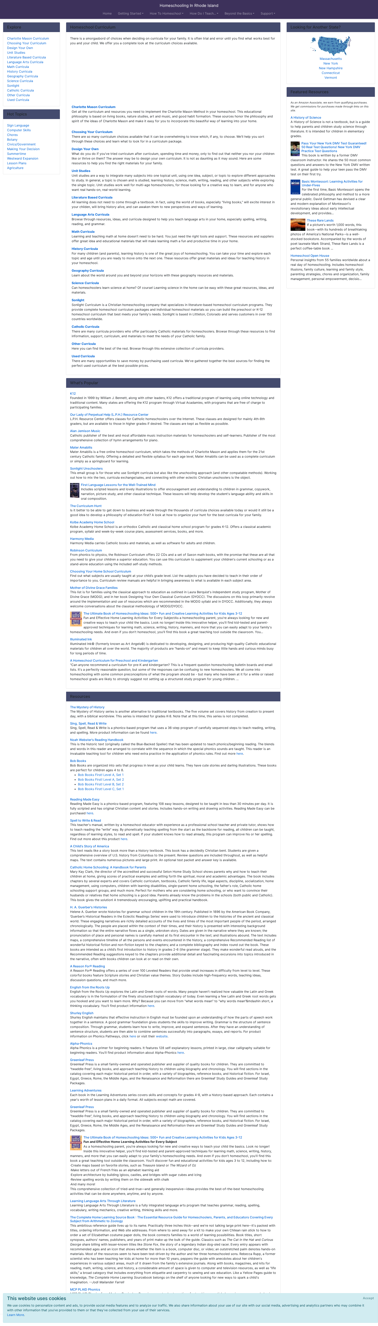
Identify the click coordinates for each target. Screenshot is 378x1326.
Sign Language (18, 125)
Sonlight (78, 300)
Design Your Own (85, 149)
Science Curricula (85, 283)
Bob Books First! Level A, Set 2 (101, 779)
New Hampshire (331, 68)
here (153, 732)
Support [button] (267, 13)
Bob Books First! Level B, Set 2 (101, 784)
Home (107, 13)
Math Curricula (83, 232)
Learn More (15, 1315)
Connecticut (331, 73)
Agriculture (15, 168)
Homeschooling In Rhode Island (189, 5)
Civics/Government (21, 144)
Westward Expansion (22, 158)
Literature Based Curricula (92, 197)
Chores (12, 135)
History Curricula (85, 249)
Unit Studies (81, 171)
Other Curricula (84, 344)
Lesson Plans (16, 163)
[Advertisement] (173, 74)
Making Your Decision (23, 149)
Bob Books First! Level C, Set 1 (101, 789)
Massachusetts (331, 59)
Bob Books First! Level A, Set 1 (100, 775)
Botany (12, 139)
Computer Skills (19, 130)
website (162, 1036)
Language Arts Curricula (90, 214)
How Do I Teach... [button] (203, 13)
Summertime (16, 154)
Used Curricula (83, 356)
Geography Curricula (88, 270)
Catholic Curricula (85, 327)
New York (330, 63)
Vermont (330, 77)
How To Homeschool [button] (165, 13)
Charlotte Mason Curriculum (94, 107)
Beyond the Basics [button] (238, 13)
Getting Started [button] (129, 13)
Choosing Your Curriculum (92, 132)
